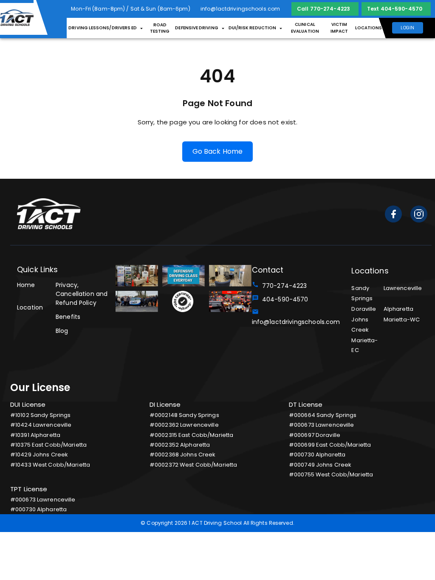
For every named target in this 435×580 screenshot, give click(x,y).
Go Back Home (217, 151)
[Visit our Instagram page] (419, 215)
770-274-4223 (283, 286)
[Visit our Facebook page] (393, 215)
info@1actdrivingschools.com (294, 317)
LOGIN (407, 28)
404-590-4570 (283, 299)
